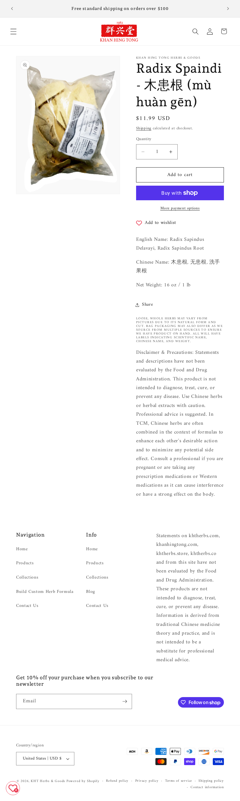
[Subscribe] (125, 701)
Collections (27, 577)
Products (25, 563)
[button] (13, 31)
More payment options (180, 208)
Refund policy (117, 781)
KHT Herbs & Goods (48, 781)
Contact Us (27, 606)
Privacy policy (147, 781)
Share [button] (147, 305)
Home (22, 549)
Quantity (144, 139)
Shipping (143, 128)
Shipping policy (211, 781)
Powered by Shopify (83, 781)
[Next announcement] (228, 8)
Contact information (207, 787)
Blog (90, 592)
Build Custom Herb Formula (44, 592)
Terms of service (178, 781)
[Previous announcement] (12, 8)
